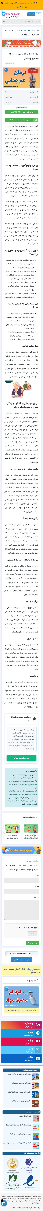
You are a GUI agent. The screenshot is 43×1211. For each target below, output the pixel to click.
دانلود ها (31, 30)
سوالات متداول (16, 1207)
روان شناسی (21, 30)
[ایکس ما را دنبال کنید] (37, 1050)
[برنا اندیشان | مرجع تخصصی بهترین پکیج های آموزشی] (10, 14)
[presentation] (4, 832)
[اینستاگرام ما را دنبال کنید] (37, 1025)
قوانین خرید (32, 1207)
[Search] (4, 21)
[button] (2, 3)
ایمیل (36, 886)
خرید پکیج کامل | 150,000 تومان (21, 112)
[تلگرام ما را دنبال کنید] (37, 1033)
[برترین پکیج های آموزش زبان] (21, 43)
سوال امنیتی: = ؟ (26, 927)
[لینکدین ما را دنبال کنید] (37, 1059)
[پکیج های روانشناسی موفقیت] (21, 850)
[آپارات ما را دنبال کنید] (37, 1042)
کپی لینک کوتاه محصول (21, 959)
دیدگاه (36, 897)
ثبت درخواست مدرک (21, 758)
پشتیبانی (25, 1207)
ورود (38, 1207)
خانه (38, 30)
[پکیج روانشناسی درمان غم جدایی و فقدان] (21, 77)
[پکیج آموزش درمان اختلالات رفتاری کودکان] (31, 828)
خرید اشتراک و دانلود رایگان (19, 120)
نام (37, 875)
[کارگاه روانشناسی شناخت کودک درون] (12, 828)
